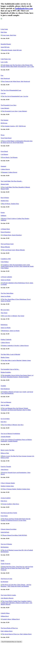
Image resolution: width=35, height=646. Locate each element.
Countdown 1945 (6, 258)
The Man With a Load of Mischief (10, 354)
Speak (2, 560)
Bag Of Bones (5, 197)
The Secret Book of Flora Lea (9, 628)
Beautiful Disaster (6, 44)
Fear (2, 75)
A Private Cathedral (6, 277)
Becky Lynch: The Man (7, 450)
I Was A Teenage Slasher (8, 483)
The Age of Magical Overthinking (10, 433)
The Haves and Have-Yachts (9, 513)
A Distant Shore (5, 229)
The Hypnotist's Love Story (8, 105)
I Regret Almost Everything (8, 529)
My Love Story (5, 310)
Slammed (3, 166)
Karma (3, 212)
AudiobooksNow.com (24, 8)
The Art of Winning (6, 544)
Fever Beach (4, 151)
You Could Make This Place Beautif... (11, 181)
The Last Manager (6, 402)
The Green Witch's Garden (8, 595)
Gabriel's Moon (5, 613)
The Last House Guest (7, 244)
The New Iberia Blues (7, 293)
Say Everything (5, 418)
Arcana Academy (6, 498)
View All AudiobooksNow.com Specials (11, 641)
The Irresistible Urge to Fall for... (10, 369)
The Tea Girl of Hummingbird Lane (11, 90)
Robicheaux (4, 324)
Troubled (3, 386)
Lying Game (4, 29)
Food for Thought (6, 466)
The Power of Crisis (6, 578)
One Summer (4, 120)
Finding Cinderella (6, 339)
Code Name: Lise (6, 59)
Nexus (2, 135)
